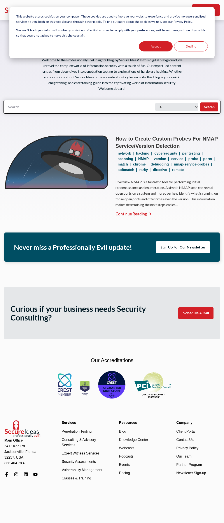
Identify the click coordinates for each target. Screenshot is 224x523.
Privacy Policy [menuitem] (187, 448)
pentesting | (193, 153)
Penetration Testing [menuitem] (77, 431)
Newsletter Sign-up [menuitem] (191, 473)
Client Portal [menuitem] (186, 431)
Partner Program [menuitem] (189, 465)
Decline (191, 46)
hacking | (145, 153)
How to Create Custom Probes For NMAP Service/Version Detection (167, 142)
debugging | (162, 164)
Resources (128, 422)
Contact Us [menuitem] (185, 440)
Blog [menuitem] (122, 431)
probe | (195, 159)
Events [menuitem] (124, 465)
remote (178, 170)
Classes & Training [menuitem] (76, 478)
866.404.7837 (15, 463)
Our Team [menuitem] (183, 456)
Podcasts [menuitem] (126, 456)
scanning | (128, 159)
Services (69, 422)
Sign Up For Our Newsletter (183, 247)
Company (184, 422)
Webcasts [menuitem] (126, 448)
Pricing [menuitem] (124, 473)
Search (209, 107)
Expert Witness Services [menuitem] (81, 453)
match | (125, 164)
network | (126, 153)
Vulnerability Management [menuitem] (82, 470)
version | (162, 159)
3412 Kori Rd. (15, 446)
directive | (162, 170)
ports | (209, 159)
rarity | (145, 170)
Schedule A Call (196, 313)
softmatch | (128, 170)
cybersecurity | (168, 153)
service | (179, 159)
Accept (156, 46)
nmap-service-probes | (194, 164)
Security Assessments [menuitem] (79, 461)
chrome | (141, 164)
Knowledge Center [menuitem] (133, 440)
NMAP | (145, 159)
